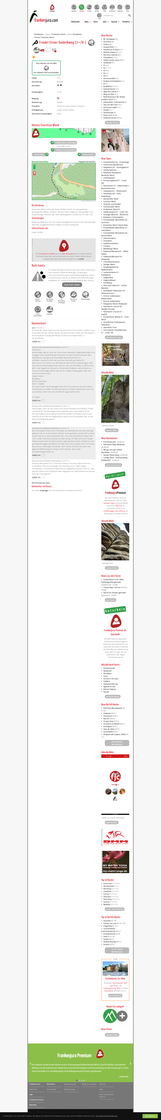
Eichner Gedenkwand (111, 301)
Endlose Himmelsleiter (112, 81)
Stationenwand (109, 238)
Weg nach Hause (110, 91)
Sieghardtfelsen (109, 280)
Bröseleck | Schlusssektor (113, 217)
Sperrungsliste (51, 1089)
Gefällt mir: (36, 341)
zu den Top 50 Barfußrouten (117, 950)
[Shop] (127, 7)
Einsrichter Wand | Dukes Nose (115, 225)
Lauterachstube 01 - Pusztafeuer (110, 273)
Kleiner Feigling (109, 689)
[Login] (99, 17)
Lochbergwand (109, 177)
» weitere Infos (123, 1077)
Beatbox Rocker (109, 52)
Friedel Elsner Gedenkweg (66, 142)
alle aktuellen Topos (114, 337)
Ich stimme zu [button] (150, 1116)
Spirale (106, 691)
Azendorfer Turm (110, 327)
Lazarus (106, 901)
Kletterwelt (75, 22)
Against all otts (109, 686)
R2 (104, 68)
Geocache (107, 896)
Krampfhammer (109, 933)
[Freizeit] (89, 7)
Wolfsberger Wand (110, 248)
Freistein (106, 246)
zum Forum (110, 600)
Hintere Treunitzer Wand (44, 37)
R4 (104, 73)
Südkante (107, 713)
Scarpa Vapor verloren (112, 587)
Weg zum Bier (108, 94)
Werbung (102, 1084)
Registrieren (33, 1089)
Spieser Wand (108, 455)
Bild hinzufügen (85, 299)
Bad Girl (106, 718)
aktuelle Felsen (112, 1035)
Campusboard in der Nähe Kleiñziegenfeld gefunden (112, 580)
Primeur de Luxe (109, 923)
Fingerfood (107, 926)
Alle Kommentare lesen (41, 482)
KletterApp (32, 1105)
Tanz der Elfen (109, 729)
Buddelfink (107, 86)
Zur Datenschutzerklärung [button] (106, 1116)
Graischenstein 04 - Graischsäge (116, 162)
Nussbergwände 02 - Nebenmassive (110, 268)
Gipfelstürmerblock (110, 243)
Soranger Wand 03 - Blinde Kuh (115, 214)
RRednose (121, 444)
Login (31, 1094)
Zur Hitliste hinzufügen (49, 300)
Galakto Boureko (109, 941)
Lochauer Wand (109, 201)
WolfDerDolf (106, 460)
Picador (106, 110)
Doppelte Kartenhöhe (87, 161)
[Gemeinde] (120, 7)
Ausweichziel (108, 47)
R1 (104, 65)
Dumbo (106, 939)
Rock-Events (51, 1084)
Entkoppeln (107, 726)
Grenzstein (107, 240)
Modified (106, 904)
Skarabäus (107, 673)
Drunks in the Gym (110, 678)
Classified (107, 891)
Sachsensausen (109, 89)
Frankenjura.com (34, 1084)
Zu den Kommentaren (38, 315)
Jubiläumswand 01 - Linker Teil (115, 212)
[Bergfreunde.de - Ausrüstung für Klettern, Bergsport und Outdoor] (115, 151)
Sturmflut (107, 41)
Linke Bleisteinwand (111, 261)
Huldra (106, 44)
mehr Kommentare (113, 465)
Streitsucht (107, 716)
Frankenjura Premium (36, 1100)
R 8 (104, 441)
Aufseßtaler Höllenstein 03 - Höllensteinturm (113, 292)
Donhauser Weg (109, 444)
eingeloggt (44, 490)
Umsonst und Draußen (112, 204)
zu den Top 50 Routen (114, 909)
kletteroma (111, 441)
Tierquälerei (108, 57)
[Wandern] (74, 7)
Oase (105, 936)
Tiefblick (106, 681)
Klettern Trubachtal (90, 1084)
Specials (114, 22)
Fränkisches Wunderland (113, 164)
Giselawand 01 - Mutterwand (114, 191)
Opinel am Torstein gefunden (114, 592)
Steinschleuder (109, 668)
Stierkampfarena (110, 170)
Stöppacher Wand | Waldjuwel (115, 303)
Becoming (107, 888)
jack (33, 328)
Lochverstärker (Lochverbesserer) (108, 929)
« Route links (38, 154)
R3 (104, 70)
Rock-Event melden (72, 284)
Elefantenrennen (110, 117)
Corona (106, 894)
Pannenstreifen (109, 78)
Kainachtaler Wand (110, 198)
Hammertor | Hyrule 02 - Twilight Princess (112, 307)
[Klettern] (81, 7)
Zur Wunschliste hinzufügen (61, 301)
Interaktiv (126, 22)
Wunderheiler (108, 886)
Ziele (104, 22)
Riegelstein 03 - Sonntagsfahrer (116, 167)
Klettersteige (70, 1089)
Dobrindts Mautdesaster (112, 708)
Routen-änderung (37, 300)
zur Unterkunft (115, 995)
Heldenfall (107, 62)
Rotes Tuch (107, 115)
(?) (104, 83)
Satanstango (108, 112)
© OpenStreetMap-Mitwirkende (88, 201)
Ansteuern (50, 314)
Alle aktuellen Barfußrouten (117, 743)
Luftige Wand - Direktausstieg (115, 457)
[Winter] (97, 7)
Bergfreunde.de (71, 1084)
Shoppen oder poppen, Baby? (114, 734)
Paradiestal (77, 34)
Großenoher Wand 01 (111, 209)
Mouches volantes (110, 54)
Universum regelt (110, 107)
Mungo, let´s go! (109, 449)
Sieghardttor (108, 277)
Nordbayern (39, 34)
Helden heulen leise (111, 60)
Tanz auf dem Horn (110, 104)
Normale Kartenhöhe (40, 161)
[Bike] (104, 7)
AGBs (101, 1089)
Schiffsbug (107, 282)
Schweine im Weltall (111, 723)
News (87, 22)
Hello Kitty (107, 899)
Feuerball (107, 920)
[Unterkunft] (112, 7)
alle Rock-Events (112, 696)
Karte (96, 22)
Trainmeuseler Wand (111, 206)
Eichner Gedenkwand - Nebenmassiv (111, 297)
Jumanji (106, 944)
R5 (104, 75)
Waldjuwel (107, 670)
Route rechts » (88, 154)
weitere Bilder (111, 430)
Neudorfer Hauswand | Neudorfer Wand (111, 173)
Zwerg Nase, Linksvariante (113, 102)
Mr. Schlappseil (109, 39)
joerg (117, 455)
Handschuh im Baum (111, 49)
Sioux (105, 676)
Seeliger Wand (109, 264)
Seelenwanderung (110, 684)
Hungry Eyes (108, 721)
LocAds (81, 259)
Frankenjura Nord (58, 34)
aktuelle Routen (112, 122)
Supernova (107, 883)
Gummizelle (108, 731)
